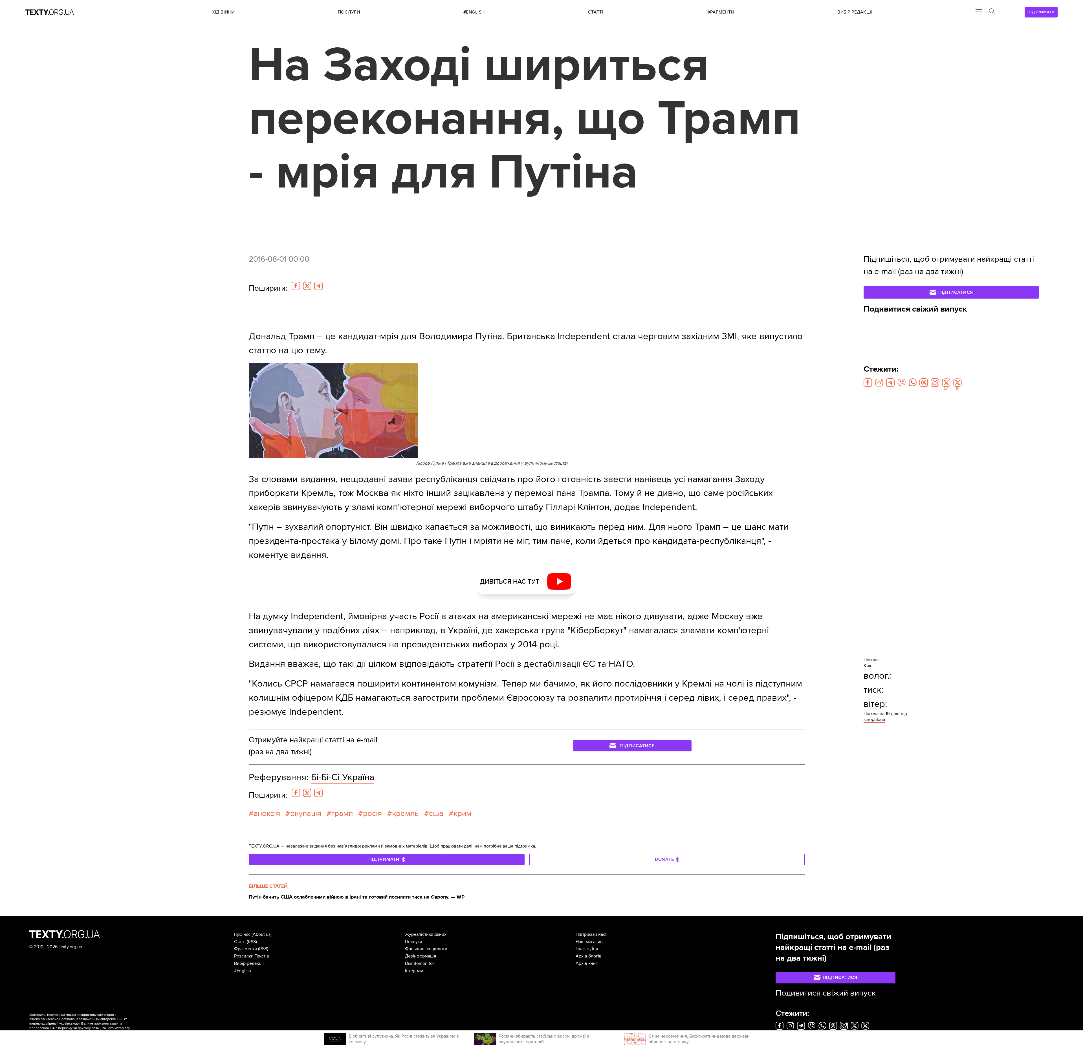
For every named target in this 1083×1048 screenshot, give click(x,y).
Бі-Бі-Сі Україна (342, 777)
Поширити (268, 288)
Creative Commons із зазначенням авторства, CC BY (86, 1019)
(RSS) (252, 942)
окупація (305, 813)
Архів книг (587, 963)
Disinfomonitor (419, 963)
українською (69, 1023)
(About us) (262, 934)
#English (242, 971)
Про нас (242, 934)
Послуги (413, 942)
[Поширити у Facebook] (296, 286)
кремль (405, 813)
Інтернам (414, 971)
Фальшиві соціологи (426, 949)
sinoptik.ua (874, 719)
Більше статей (268, 886)
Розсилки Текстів (251, 956)
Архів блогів (589, 956)
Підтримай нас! (591, 934)
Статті (240, 942)
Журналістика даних (425, 934)
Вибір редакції (249, 963)
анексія (267, 813)
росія (372, 813)
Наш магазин (589, 942)
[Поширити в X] (307, 286)
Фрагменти (245, 949)
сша (436, 813)
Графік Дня (587, 949)
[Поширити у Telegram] (318, 286)
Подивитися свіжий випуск (915, 309)
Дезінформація (420, 956)
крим (463, 813)
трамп (342, 813)
